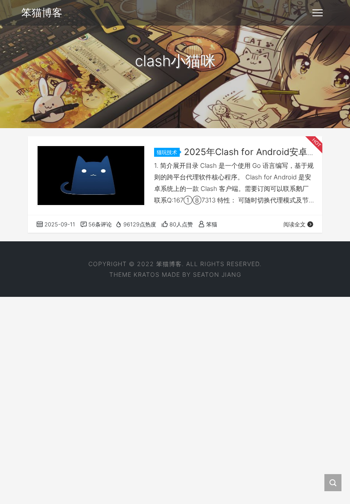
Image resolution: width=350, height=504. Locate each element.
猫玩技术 (167, 152)
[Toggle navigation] (317, 12)
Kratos (147, 274)
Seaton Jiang (217, 274)
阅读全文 (294, 224)
